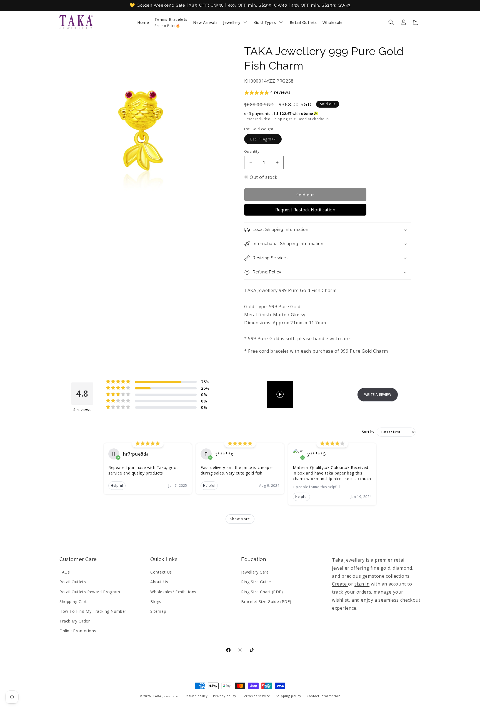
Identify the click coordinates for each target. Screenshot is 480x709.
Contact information (323, 696)
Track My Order (74, 621)
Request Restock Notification (305, 210)
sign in (361, 584)
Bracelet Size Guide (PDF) (266, 601)
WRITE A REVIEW (377, 394)
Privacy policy (224, 696)
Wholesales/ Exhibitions (173, 591)
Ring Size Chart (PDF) (262, 591)
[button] (391, 22)
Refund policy (196, 696)
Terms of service (256, 696)
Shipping (280, 119)
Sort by (368, 432)
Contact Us (161, 572)
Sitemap (158, 611)
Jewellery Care (255, 572)
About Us (159, 581)
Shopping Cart (73, 601)
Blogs (155, 601)
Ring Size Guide (256, 581)
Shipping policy (288, 696)
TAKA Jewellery (165, 696)
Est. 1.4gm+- (266, 140)
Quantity (251, 151)
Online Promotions (77, 630)
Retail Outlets (72, 581)
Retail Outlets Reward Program (89, 591)
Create (340, 584)
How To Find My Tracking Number (92, 611)
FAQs (64, 572)
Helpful (117, 485)
